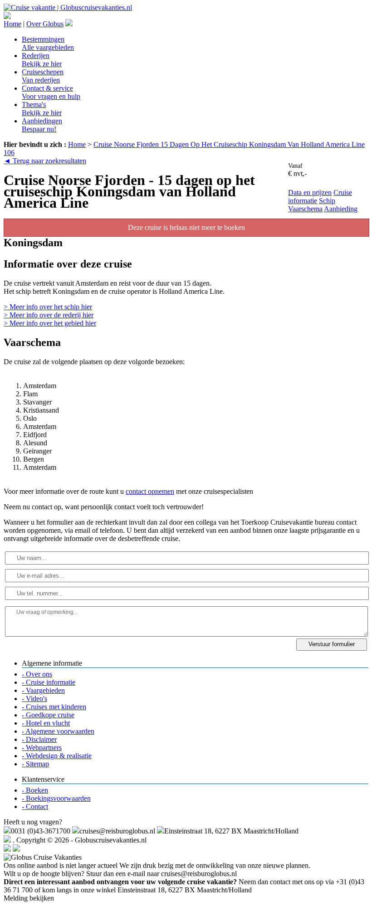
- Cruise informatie (48, 682)
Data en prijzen (310, 192)
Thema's (42, 109)
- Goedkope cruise (48, 715)
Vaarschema (305, 209)
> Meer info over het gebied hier (50, 323)
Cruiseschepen (43, 76)
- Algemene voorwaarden (58, 731)
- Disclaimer (39, 739)
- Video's (34, 698)
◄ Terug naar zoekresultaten (45, 161)
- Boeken (35, 790)
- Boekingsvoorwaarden (56, 798)
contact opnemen (150, 491)
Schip (327, 201)
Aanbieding (340, 209)
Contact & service (51, 92)
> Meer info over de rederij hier (48, 315)
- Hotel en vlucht (46, 723)
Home (12, 24)
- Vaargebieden (43, 690)
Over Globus (45, 24)
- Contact (35, 806)
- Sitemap (35, 764)
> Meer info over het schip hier (48, 307)
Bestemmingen (48, 43)
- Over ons (37, 674)
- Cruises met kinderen (54, 707)
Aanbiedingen (42, 125)
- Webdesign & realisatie (57, 756)
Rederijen (42, 60)
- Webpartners (42, 747)
